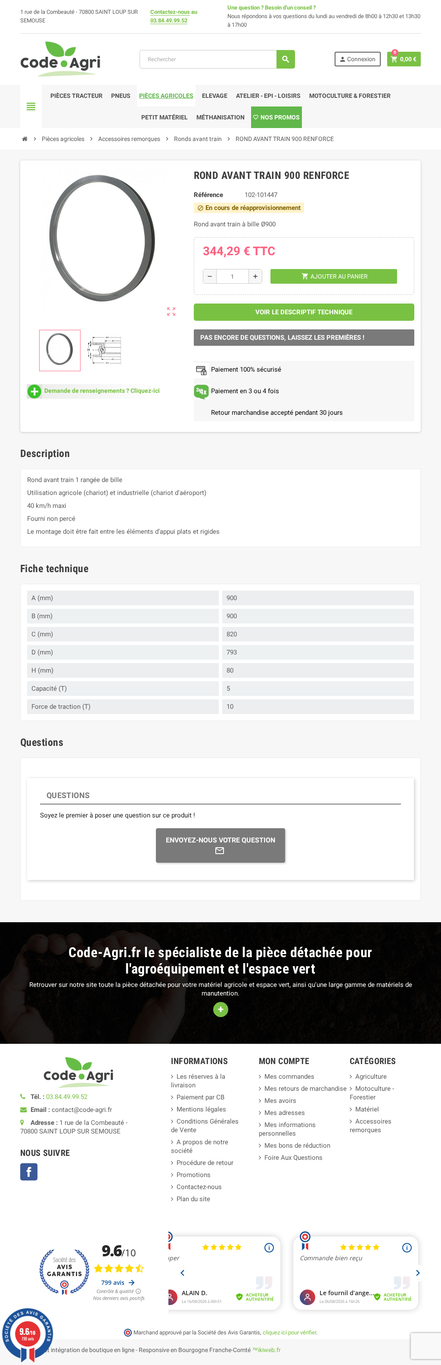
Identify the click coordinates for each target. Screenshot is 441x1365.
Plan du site (193, 1199)
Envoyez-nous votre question (220, 840)
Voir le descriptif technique (303, 312)
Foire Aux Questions (293, 1158)
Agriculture (371, 1076)
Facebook (28, 1171)
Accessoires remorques (370, 1126)
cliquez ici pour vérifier (289, 1332)
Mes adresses (284, 1113)
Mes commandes (289, 1076)
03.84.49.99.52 (168, 20)
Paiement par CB (200, 1097)
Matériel (367, 1109)
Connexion (357, 59)
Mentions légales (201, 1109)
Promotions (194, 1175)
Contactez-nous (170, 12)
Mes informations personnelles (287, 1129)
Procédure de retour (205, 1163)
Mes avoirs (280, 1101)
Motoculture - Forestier (372, 1093)
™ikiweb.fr (266, 1349)
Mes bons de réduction (297, 1145)
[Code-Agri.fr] (60, 59)
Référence (208, 195)
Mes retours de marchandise (305, 1089)
